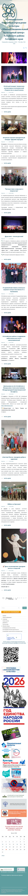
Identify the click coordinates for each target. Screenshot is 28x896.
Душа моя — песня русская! (14, 236)
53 (6, 599)
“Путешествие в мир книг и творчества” (14, 190)
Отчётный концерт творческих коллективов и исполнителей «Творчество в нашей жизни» (14, 88)
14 (17, 844)
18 (6, 847)
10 (2, 844)
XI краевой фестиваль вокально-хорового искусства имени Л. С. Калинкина (14, 290)
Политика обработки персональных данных (12, 875)
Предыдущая (9, 598)
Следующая (10, 599)
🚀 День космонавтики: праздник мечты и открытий (14, 567)
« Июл (2, 855)
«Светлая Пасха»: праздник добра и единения (14, 458)
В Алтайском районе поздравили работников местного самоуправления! (14, 338)
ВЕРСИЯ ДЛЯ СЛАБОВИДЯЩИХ (11, 612)
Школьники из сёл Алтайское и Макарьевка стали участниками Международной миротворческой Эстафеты (14, 389)
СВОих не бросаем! (14, 504)
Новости (3, 92)
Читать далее (7, 111)
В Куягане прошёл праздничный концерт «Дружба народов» (14, 139)
